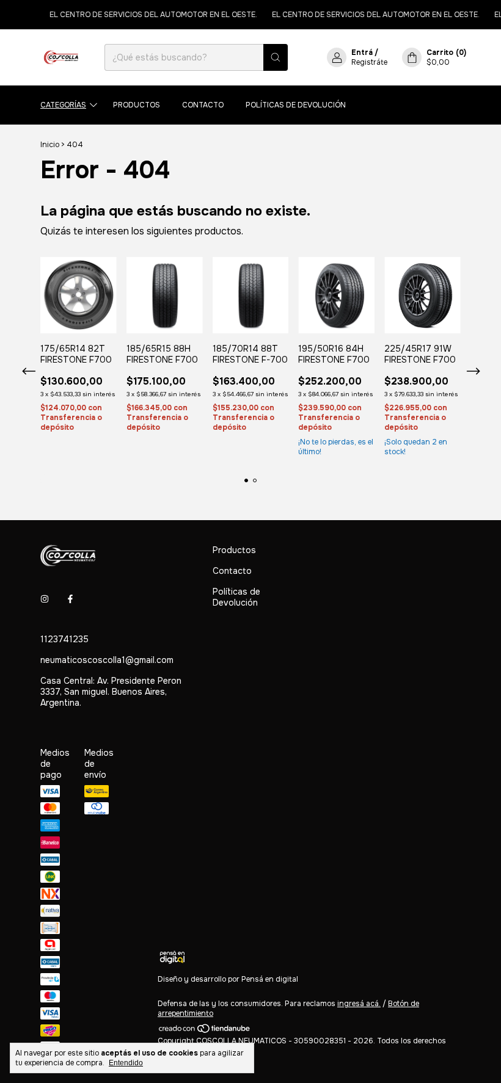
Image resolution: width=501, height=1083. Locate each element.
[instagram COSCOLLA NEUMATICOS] (44, 598)
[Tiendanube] (205, 1031)
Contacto (203, 105)
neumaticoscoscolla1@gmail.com (107, 659)
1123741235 (64, 639)
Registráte (369, 62)
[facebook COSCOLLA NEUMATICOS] (70, 598)
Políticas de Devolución (296, 105)
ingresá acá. (359, 1004)
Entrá (362, 52)
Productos (136, 105)
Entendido (126, 1063)
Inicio (49, 145)
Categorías (63, 105)
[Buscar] (275, 57)
